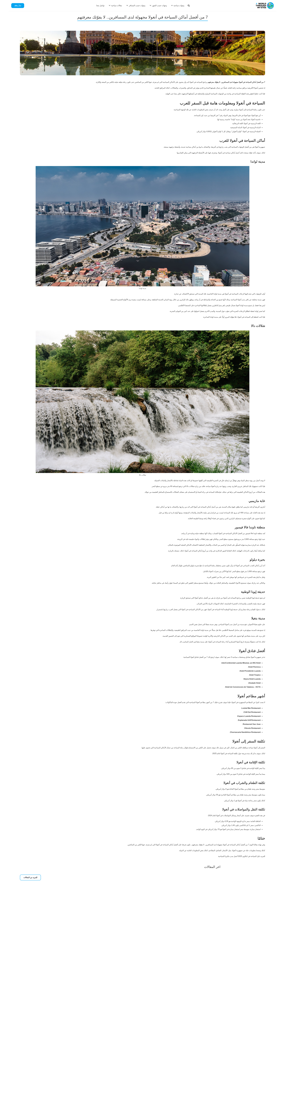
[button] (188, 5)
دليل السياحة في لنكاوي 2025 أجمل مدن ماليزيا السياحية (239, 856)
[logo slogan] (265, 5)
